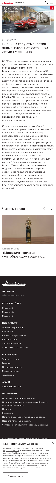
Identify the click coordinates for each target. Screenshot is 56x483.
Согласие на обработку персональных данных (25, 425)
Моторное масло (10, 371)
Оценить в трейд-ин (12, 327)
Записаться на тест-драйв (15, 347)
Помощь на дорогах (12, 367)
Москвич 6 (7, 316)
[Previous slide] (44, 209)
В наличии (7, 331)
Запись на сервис (11, 359)
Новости (6, 409)
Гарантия (6, 363)
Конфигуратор (9, 339)
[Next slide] (51, 209)
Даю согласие (15, 476)
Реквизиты (7, 413)
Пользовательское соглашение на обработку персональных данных (25, 403)
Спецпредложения (11, 343)
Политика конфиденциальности (18, 398)
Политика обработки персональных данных (24, 417)
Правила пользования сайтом (17, 421)
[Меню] (51, 3)
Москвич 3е (8, 312)
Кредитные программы (14, 335)
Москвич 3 (7, 308)
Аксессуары (8, 375)
